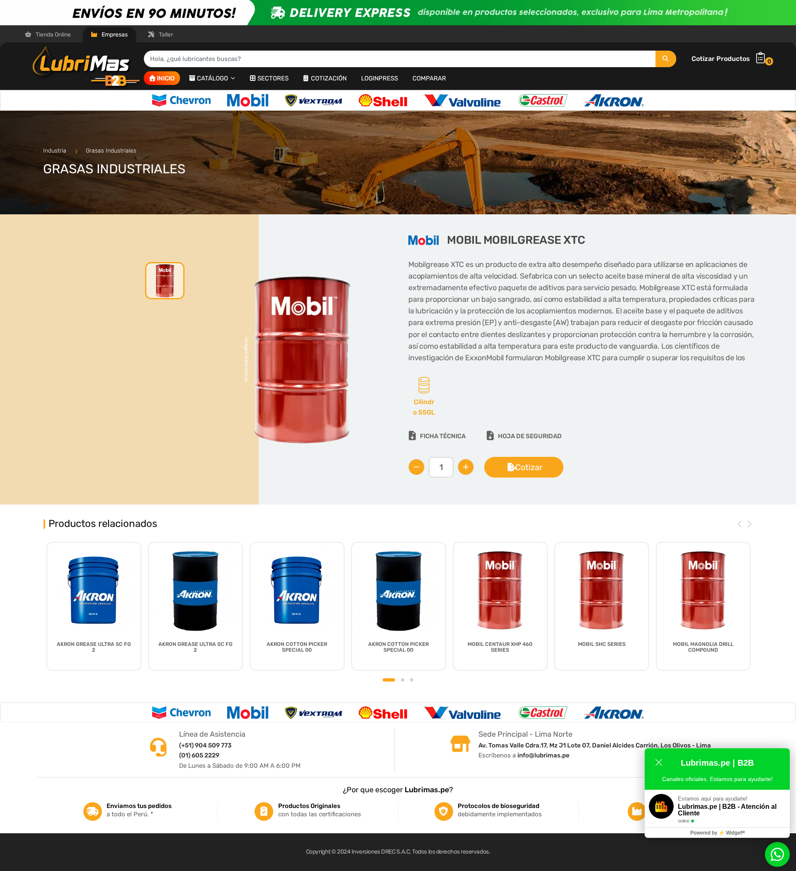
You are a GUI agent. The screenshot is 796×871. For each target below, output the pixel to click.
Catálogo (213, 78)
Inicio (166, 78)
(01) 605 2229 (199, 755)
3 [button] (411, 680)
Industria (55, 150)
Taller (165, 34)
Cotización (329, 78)
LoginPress (379, 78)
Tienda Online (52, 34)
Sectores (273, 78)
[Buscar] (665, 59)
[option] (181, 100)
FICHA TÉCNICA (443, 436)
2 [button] (402, 680)
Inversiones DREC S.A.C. (381, 851)
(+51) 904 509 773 (205, 745)
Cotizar (529, 467)
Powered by (717, 833)
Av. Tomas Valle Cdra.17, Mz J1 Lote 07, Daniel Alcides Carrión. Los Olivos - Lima (594, 745)
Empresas (114, 34)
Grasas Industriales (111, 150)
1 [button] (389, 680)
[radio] (423, 397)
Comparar (429, 78)
